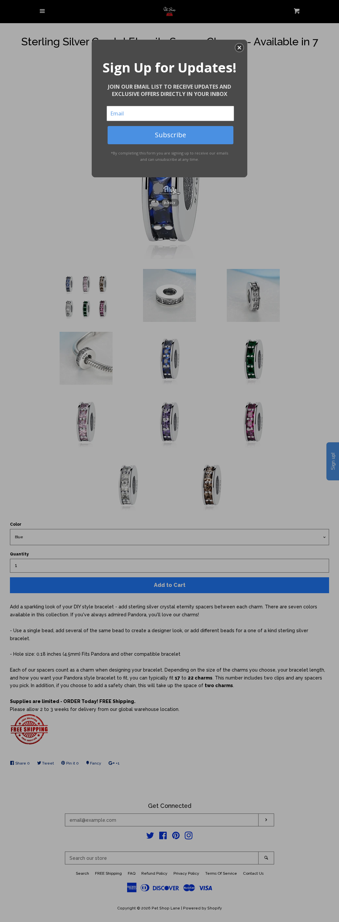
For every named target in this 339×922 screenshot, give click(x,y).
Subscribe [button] (170, 134)
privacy (169, 202)
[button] (239, 48)
